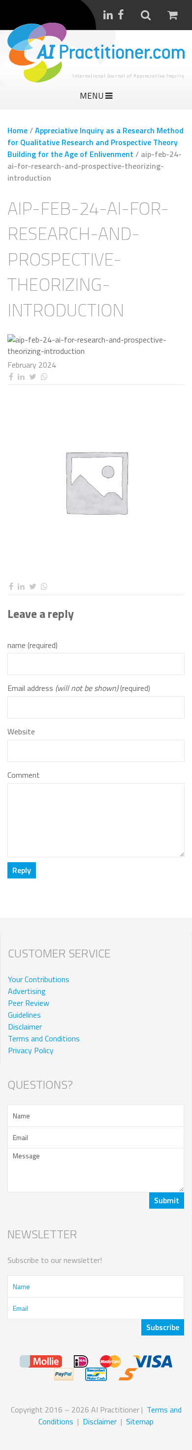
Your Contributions (38, 979)
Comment (23, 775)
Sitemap (140, 1421)
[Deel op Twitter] (32, 376)
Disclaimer (25, 1026)
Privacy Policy (31, 1050)
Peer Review (28, 1003)
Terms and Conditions (44, 1038)
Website (21, 731)
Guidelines (24, 1015)
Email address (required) (78, 688)
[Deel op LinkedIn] (21, 376)
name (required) (32, 645)
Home (17, 130)
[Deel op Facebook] (10, 376)
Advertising (27, 991)
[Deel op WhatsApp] (44, 376)
